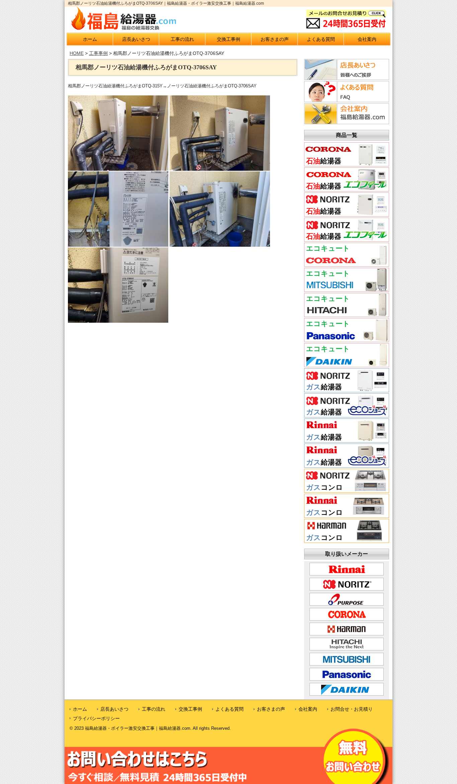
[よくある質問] (345, 100)
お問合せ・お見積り (352, 709)
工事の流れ (182, 39)
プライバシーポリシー (96, 718)
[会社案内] (345, 122)
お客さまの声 (275, 39)
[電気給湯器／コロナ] (346, 264)
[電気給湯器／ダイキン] (346, 364)
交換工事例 (228, 39)
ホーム (90, 39)
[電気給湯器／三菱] (346, 289)
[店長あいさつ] (345, 78)
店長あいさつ (136, 39)
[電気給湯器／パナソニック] (346, 339)
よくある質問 (321, 39)
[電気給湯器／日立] (346, 314)
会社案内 (367, 39)
